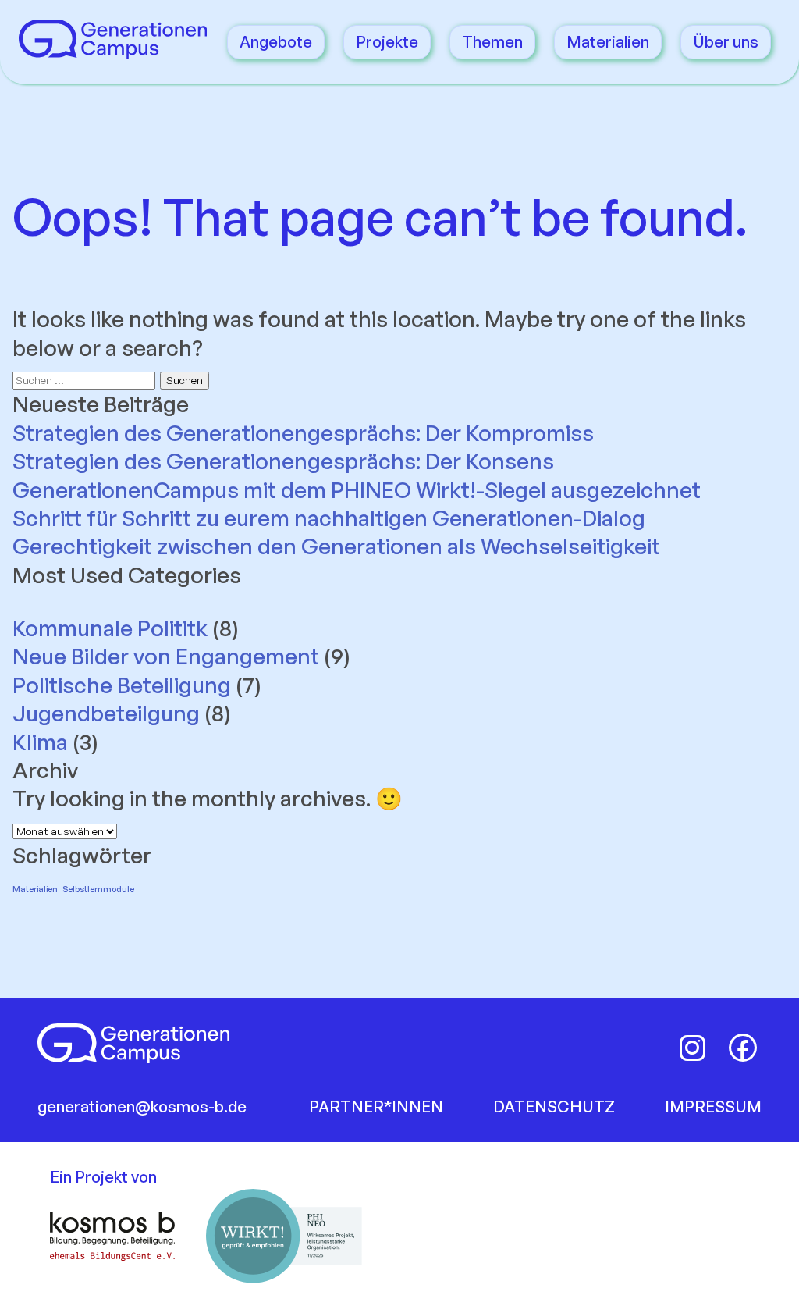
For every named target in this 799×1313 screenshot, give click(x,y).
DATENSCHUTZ (554, 1106)
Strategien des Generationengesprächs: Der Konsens (283, 461)
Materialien (607, 42)
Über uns (725, 42)
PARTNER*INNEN (376, 1106)
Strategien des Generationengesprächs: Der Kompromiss (303, 433)
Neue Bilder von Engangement (165, 656)
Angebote (276, 42)
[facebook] (743, 1047)
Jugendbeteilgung (106, 713)
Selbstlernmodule (98, 889)
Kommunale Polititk (110, 628)
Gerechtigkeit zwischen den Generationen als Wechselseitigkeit (336, 546)
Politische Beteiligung (121, 685)
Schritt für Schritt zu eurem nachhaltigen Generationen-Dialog (328, 518)
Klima (40, 742)
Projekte (387, 42)
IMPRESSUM (713, 1106)
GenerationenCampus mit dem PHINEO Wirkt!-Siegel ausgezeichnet (358, 489)
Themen (492, 42)
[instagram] (693, 1047)
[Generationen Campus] (113, 50)
